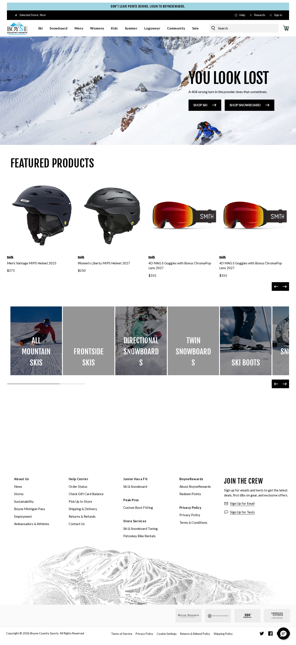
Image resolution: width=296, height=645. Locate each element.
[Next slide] (284, 286)
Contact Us (77, 524)
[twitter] (262, 633)
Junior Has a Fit (135, 479)
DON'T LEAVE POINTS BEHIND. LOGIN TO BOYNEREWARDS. (148, 6)
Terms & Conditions (193, 522)
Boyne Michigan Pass (29, 509)
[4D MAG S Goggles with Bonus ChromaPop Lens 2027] (183, 215)
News (18, 486)
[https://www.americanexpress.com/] (277, 615)
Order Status (78, 486)
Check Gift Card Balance (86, 494)
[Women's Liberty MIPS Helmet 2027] (113, 215)
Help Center (78, 479)
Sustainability (24, 501)
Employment (23, 516)
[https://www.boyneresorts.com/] (188, 616)
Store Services (134, 521)
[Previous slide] (276, 286)
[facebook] (270, 633)
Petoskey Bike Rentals (139, 536)
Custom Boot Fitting (138, 507)
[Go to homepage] (17, 28)
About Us (21, 479)
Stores (19, 494)
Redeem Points (190, 494)
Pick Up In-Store (80, 501)
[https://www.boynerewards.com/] (218, 616)
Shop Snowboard (244, 105)
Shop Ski (200, 105)
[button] (283, 633)
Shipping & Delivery (83, 509)
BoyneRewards (191, 479)
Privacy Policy (190, 507)
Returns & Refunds (82, 516)
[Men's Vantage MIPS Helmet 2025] (42, 215)
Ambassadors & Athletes (31, 524)
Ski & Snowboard (135, 486)
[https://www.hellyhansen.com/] (247, 616)
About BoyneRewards (195, 486)
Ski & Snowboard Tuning (140, 528)
